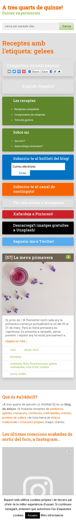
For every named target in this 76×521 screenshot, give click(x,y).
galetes (7, 413)
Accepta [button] (32, 515)
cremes (66, 413)
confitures (16, 363)
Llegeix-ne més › (16, 341)
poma (13, 373)
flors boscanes (39, 363)
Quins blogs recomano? (28, 146)
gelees (53, 363)
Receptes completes (26, 109)
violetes (44, 367)
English (29, 86)
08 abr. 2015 (31, 349)
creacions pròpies (32, 422)
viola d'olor (32, 367)
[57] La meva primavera (29, 257)
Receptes (15, 356)
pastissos (56, 409)
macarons (20, 413)
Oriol (13, 349)
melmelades (17, 367)
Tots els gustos (23, 119)
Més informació (52, 515)
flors (26, 363)
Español (46, 86)
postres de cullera (14, 417)
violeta (22, 373)
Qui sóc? (19, 140)
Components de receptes (29, 114)
